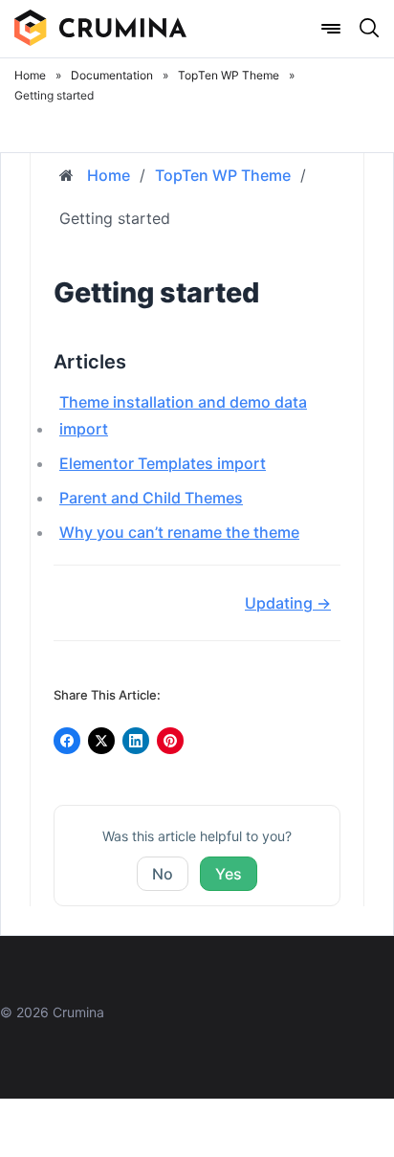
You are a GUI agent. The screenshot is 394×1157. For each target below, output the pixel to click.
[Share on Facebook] (67, 740)
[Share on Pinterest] (170, 740)
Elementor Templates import (162, 463)
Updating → (288, 602)
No (162, 873)
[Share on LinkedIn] (135, 740)
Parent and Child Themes (151, 497)
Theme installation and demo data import (183, 415)
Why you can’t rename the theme (179, 532)
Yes (228, 873)
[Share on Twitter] (101, 740)
